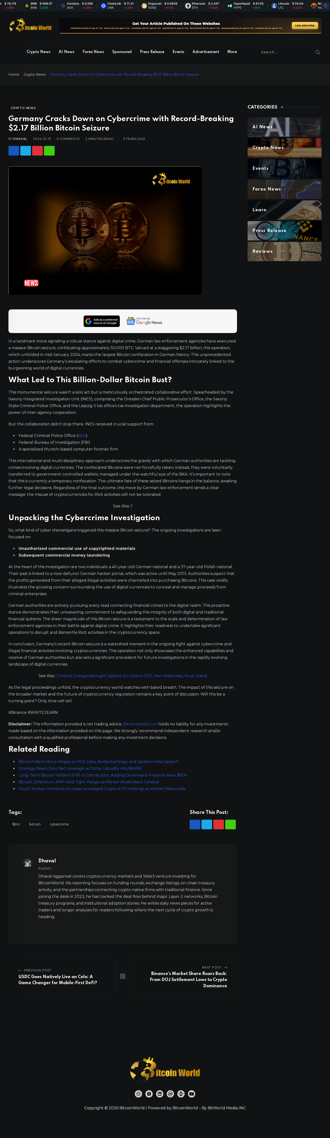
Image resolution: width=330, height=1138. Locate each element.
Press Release (152, 52)
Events (178, 52)
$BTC (16, 824)
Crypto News (38, 52)
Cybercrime (59, 824)
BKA (82, 435)
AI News (66, 52)
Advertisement (206, 52)
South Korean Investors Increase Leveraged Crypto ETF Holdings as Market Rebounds (102, 788)
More (232, 52)
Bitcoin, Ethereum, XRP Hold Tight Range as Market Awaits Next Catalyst (89, 782)
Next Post (212, 967)
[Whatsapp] (49, 151)
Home (13, 74)
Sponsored (122, 52)
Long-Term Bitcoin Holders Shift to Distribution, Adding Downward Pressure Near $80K (103, 775)
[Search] (318, 52)
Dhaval (20, 139)
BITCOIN (35, 824)
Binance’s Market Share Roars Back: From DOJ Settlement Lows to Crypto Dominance (188, 980)
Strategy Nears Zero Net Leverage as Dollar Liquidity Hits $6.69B (80, 768)
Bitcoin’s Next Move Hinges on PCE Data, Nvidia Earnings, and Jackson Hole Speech (99, 761)
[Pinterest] (37, 151)
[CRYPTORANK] (325, 6)
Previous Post (37, 970)
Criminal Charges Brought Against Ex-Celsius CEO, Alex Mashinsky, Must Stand (131, 676)
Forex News (93, 52)
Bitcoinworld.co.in (140, 724)
